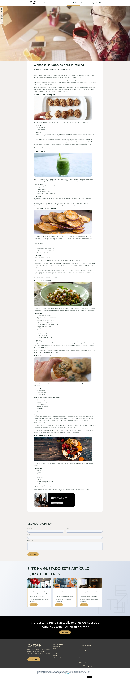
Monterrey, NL (56, 646)
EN (102, 3)
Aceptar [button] (89, 676)
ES (99, 3)
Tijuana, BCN (56, 655)
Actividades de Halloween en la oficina (64, 593)
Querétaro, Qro (57, 657)
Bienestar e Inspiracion (49, 69)
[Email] (1, 22)
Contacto (83, 3)
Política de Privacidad (65, 673)
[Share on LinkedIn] (1, 15)
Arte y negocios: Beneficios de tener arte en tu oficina (88, 593)
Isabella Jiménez (65, 69)
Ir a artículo (33, 604)
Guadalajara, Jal (57, 651)
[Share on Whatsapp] (1, 19)
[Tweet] (1, 12)
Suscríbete (65, 632)
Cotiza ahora (86, 656)
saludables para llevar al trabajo (78, 82)
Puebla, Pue (56, 653)
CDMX (54, 648)
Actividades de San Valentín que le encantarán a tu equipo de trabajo (39, 593)
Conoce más (33, 659)
